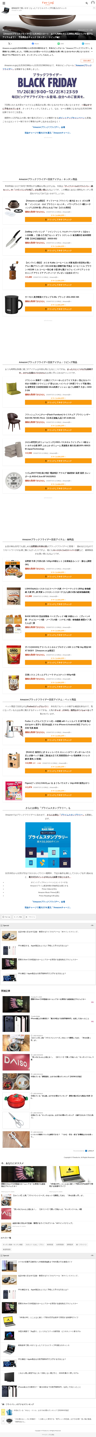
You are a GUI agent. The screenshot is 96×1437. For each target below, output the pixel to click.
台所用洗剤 (60, 1244)
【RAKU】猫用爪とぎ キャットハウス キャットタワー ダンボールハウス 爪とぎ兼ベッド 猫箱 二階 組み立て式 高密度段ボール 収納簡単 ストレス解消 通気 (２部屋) (57, 755)
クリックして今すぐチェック (59, 219)
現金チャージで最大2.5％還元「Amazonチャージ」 (48, 133)
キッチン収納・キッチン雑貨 (12, 1244)
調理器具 (70, 1244)
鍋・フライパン (6, 30)
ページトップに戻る (48, 1434)
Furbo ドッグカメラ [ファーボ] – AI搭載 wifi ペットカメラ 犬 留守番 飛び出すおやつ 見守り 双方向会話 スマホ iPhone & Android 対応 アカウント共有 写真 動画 (58, 724)
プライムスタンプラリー (72, 815)
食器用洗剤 (6, 1249)
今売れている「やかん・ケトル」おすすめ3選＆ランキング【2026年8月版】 (41, 1410)
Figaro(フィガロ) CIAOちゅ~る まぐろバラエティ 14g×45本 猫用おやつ (57, 783)
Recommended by (79, 1151)
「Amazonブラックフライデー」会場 (48, 127)
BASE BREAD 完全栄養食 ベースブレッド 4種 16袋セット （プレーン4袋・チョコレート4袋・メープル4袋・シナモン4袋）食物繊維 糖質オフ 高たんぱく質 (58, 619)
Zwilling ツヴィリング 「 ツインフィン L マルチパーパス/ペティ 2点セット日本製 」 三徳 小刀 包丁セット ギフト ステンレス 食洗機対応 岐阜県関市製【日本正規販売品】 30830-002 (58, 235)
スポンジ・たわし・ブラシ (35, 1244)
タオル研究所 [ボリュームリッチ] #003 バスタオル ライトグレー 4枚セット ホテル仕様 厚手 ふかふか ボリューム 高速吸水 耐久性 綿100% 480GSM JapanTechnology (57, 445)
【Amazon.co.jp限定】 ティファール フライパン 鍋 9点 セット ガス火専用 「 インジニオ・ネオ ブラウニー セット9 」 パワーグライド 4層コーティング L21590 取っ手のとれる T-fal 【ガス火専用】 (58, 204)
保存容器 (50, 1244)
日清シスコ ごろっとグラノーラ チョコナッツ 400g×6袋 (50, 675)
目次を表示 (87, 61)
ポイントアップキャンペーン (72, 118)
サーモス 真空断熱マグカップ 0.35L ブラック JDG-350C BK (52, 297)
